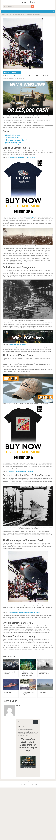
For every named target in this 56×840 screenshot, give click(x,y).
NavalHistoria (28, 2)
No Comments (21, 78)
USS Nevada (7, 692)
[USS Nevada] (11, 684)
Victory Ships (42, 692)
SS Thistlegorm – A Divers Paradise (17, 344)
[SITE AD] (28, 114)
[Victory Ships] (45, 684)
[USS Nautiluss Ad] (23, 461)
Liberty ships (8, 363)
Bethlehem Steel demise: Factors (13, 142)
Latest (18, 72)
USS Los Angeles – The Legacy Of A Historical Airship (21, 157)
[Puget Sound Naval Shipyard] (11, 664)
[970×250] (28, 343)
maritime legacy (30, 217)
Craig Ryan (6, 78)
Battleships (8, 14)
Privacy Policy (27, 784)
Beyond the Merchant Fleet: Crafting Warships (16, 139)
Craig (18, 705)
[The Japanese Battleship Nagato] (45, 664)
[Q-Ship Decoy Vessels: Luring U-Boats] (28, 684)
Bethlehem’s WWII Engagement (12, 135)
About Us (20, 784)
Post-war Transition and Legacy (13, 144)
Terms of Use (35, 784)
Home (2, 14)
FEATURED (13, 72)
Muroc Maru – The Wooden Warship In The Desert (20, 471)
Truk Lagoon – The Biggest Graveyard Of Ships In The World (27, 673)
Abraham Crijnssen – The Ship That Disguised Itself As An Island (24, 612)
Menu (3, 11)
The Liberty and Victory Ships (12, 137)
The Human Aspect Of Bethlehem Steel (14, 140)
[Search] (35, 722)
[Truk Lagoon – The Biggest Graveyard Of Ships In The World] (28, 664)
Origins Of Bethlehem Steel (11, 134)
